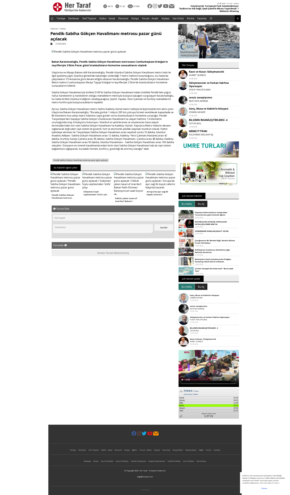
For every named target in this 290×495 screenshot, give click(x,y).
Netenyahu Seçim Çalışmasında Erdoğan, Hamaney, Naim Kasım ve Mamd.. (213, 260)
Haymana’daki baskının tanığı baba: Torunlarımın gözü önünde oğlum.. (211, 213)
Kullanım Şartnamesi (156, 461)
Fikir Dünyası (188, 65)
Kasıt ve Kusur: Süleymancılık (206, 71)
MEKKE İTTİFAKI (198, 131)
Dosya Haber (178, 450)
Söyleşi (165, 18)
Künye (95, 461)
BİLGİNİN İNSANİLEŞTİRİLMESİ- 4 (208, 120)
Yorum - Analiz (150, 18)
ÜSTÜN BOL (195, 123)
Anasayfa (87, 461)
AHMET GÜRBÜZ (197, 75)
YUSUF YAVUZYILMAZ (200, 89)
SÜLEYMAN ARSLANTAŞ (201, 134)
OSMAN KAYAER (197, 112)
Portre (190, 18)
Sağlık (201, 450)
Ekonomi (123, 18)
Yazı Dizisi (178, 18)
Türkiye (60, 18)
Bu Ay (201, 204)
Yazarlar (202, 18)
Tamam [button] (264, 488)
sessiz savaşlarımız (200, 97)
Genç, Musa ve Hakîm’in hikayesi (208, 108)
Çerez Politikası (107, 461)
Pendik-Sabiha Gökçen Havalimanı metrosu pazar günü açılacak (80, 160)
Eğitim (134, 450)
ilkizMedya (145, 490)
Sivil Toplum (89, 18)
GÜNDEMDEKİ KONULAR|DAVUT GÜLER (212, 231)
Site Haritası (201, 461)
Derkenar (73, 18)
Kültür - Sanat (107, 18)
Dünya (135, 18)
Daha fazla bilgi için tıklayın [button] (269, 483)
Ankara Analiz (190, 450)
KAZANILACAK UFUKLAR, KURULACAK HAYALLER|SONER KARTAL (211, 223)
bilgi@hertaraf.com (145, 477)
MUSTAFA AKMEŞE (198, 100)
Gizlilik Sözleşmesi (138, 461)
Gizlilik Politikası (174, 461)
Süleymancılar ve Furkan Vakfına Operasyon (210, 317)
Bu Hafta (187, 204)
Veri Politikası (188, 461)
